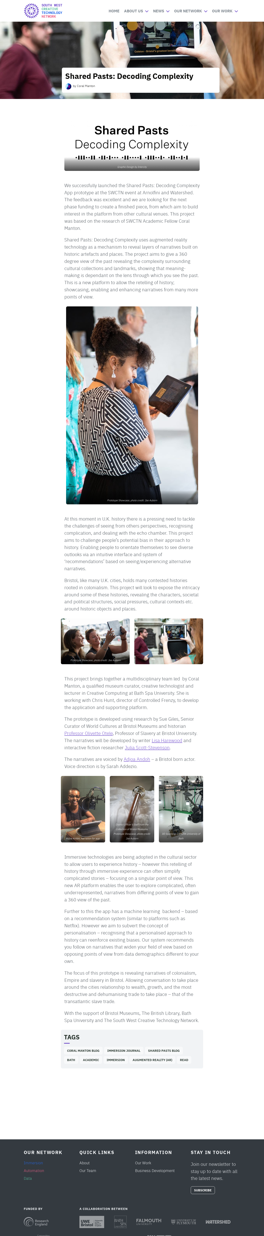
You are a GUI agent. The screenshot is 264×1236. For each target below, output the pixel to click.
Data (28, 1178)
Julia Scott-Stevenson (147, 747)
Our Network (188, 11)
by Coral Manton (84, 86)
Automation (34, 1170)
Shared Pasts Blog (164, 1050)
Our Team (87, 1170)
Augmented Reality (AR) (152, 1060)
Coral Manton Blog (83, 1050)
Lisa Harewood (167, 740)
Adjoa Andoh (137, 759)
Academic (91, 1060)
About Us (133, 11)
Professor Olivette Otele (88, 733)
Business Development (155, 1170)
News (158, 11)
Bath (71, 1060)
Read (184, 1060)
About (84, 1162)
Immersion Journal (123, 1050)
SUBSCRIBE (203, 1190)
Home (114, 11)
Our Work (222, 11)
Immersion (116, 1060)
